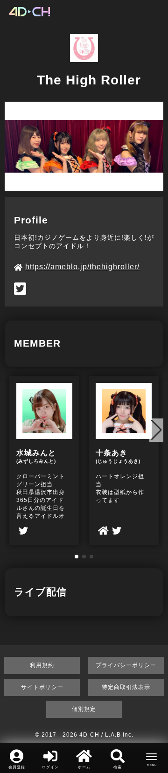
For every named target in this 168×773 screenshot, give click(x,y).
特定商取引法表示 (126, 687)
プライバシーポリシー (126, 665)
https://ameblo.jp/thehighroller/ (82, 267)
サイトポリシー (42, 687)
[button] (76, 556)
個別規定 (84, 709)
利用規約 (42, 665)
